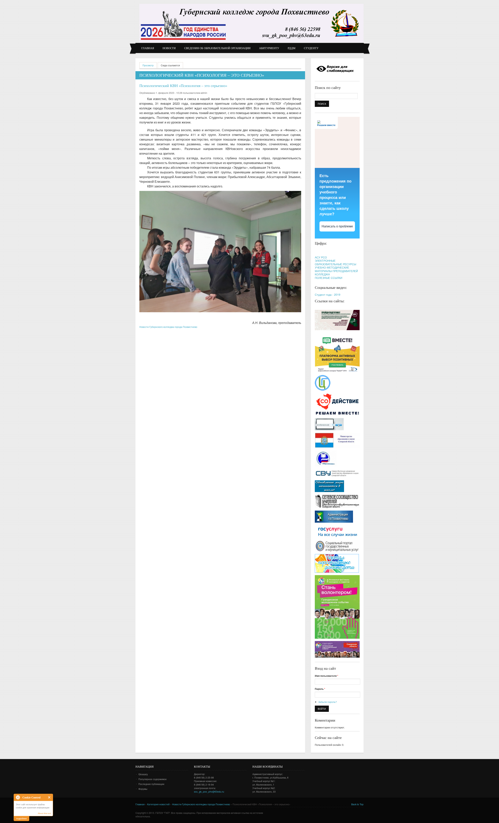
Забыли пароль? (327, 701)
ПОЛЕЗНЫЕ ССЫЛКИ (328, 278)
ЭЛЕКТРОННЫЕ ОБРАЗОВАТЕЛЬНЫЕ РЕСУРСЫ (335, 262)
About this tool (44, 813)
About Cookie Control (18, 797)
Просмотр (149, 65)
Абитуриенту (269, 48)
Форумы (142, 788)
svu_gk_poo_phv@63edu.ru (209, 791)
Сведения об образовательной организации (217, 48)
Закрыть (49, 797)
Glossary (143, 774)
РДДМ (291, 48)
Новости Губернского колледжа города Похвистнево (168, 326)
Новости (169, 48)
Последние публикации (151, 784)
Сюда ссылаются (170, 65)
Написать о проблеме (337, 226)
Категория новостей (158, 804)
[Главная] (251, 23)
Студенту (311, 48)
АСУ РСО (321, 257)
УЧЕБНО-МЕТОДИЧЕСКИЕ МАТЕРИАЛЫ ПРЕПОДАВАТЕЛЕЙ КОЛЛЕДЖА (336, 270)
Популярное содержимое (152, 779)
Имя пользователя (326, 676)
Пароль (320, 689)
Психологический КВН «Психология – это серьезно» (183, 85)
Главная (147, 48)
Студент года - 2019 (327, 294)
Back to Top (357, 804)
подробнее (21, 818)
